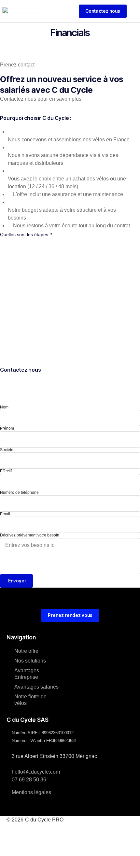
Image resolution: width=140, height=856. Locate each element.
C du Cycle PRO (44, 819)
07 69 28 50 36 (29, 779)
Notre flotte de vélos (30, 700)
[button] (135, 11)
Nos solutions (30, 660)
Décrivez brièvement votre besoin (29, 535)
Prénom (7, 428)
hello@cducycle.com (36, 772)
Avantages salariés (36, 687)
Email (5, 514)
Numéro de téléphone (19, 492)
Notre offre (26, 651)
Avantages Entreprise (26, 674)
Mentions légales (31, 792)
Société (6, 450)
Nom (4, 407)
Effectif (6, 471)
